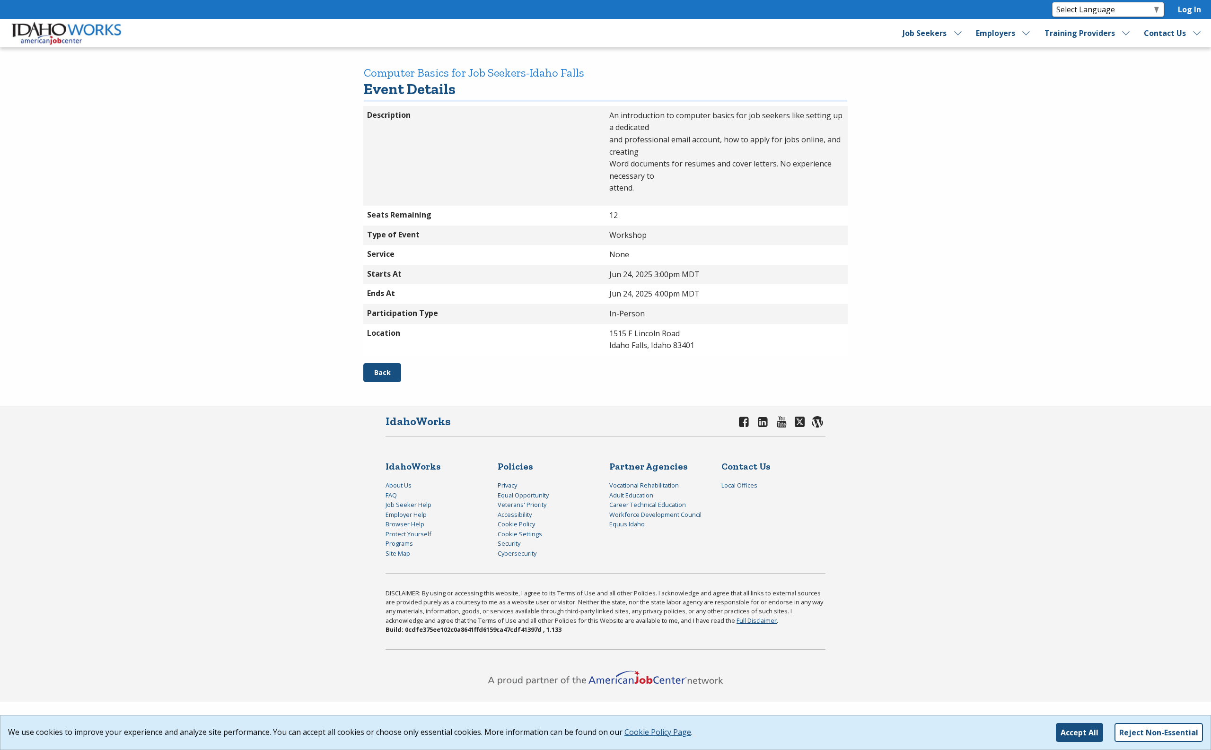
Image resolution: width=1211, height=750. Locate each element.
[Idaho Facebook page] (744, 421)
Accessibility (515, 514)
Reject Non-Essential (1158, 732)
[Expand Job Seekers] (957, 33)
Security (509, 543)
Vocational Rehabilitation (644, 485)
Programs (399, 543)
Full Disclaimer (757, 620)
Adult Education (631, 495)
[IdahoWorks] (67, 33)
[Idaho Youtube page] (781, 421)
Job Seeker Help (408, 504)
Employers (995, 33)
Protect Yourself (408, 534)
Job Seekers (925, 33)
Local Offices (739, 485)
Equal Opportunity (523, 495)
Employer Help (406, 514)
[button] (382, 372)
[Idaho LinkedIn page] (763, 421)
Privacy (507, 485)
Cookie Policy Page (657, 732)
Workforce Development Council (655, 514)
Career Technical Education (647, 504)
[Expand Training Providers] (1126, 33)
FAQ (391, 495)
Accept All (1079, 732)
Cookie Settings (520, 534)
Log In (1189, 9)
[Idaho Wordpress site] (817, 421)
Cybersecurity (517, 553)
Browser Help (405, 524)
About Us (399, 485)
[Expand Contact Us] (1197, 33)
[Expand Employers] (1026, 33)
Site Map (398, 553)
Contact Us (1165, 33)
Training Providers (1079, 33)
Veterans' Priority (522, 504)
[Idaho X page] (801, 421)
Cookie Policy (516, 524)
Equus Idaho (627, 524)
